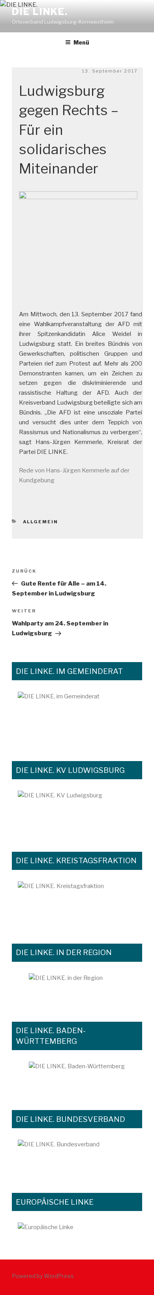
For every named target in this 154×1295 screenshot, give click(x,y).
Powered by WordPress (43, 1276)
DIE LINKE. (40, 11)
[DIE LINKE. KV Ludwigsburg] (77, 812)
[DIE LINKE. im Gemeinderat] (77, 717)
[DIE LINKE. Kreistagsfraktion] (77, 903)
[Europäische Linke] (77, 1232)
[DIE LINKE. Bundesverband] (77, 1157)
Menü (81, 42)
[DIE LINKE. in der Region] (77, 988)
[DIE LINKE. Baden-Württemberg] (77, 1077)
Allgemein (40, 521)
